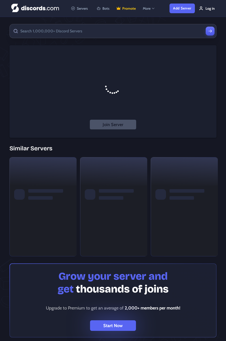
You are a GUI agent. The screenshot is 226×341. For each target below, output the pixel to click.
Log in (210, 8)
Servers (82, 8)
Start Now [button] (113, 325)
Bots (105, 8)
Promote (129, 8)
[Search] (210, 31)
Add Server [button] (182, 8)
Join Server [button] (113, 124)
